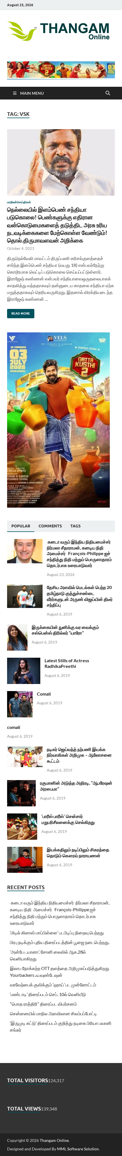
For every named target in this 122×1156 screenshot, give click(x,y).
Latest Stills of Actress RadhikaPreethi (67, 663)
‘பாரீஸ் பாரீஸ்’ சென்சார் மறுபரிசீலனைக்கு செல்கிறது (68, 819)
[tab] (20, 526)
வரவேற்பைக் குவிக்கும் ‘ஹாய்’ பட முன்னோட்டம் (53, 984)
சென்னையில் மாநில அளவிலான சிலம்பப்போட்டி (53, 1013)
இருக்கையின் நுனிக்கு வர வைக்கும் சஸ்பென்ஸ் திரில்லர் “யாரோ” (65, 630)
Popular (20, 526)
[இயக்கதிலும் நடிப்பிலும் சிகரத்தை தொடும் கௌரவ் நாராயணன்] (25, 850)
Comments (50, 526)
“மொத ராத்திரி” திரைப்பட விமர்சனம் (43, 1003)
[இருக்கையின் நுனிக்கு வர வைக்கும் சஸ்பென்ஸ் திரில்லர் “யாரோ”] (17, 627)
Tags (75, 526)
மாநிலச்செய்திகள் (19, 202)
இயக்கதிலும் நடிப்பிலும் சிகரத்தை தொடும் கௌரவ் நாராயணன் (78, 852)
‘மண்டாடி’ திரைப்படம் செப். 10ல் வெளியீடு (48, 994)
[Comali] (20, 694)
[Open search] (108, 93)
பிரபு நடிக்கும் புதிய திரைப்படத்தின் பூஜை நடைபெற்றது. (60, 942)
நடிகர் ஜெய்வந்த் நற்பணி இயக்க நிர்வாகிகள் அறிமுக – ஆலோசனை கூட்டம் (79, 755)
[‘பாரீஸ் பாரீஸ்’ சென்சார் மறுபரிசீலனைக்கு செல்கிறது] (22, 816)
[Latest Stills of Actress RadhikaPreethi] (23, 661)
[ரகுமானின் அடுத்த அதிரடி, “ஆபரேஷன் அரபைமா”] (21, 783)
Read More (18, 312)
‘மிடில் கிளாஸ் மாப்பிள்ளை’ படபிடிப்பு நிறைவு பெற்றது (57, 932)
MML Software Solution (78, 1148)
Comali (44, 693)
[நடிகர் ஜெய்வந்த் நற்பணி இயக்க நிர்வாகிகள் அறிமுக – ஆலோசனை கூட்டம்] (25, 749)
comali (13, 727)
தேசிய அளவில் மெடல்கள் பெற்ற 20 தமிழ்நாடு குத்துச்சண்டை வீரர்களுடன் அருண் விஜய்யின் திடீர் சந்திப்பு (80, 596)
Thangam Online (54, 1140)
